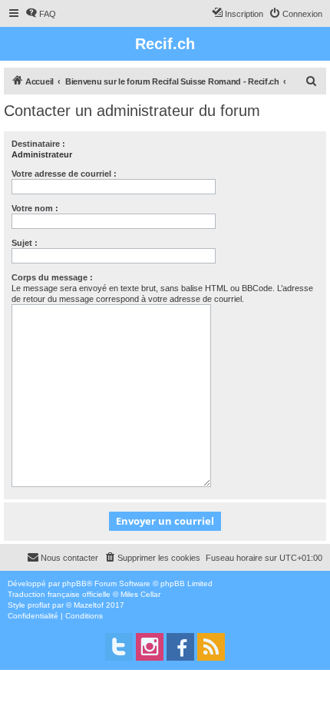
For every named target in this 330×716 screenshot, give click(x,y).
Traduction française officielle (59, 594)
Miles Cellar (140, 594)
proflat (39, 605)
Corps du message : (52, 277)
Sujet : (25, 242)
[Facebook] (180, 647)
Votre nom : (35, 208)
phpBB (74, 583)
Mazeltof (89, 605)
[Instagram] (149, 647)
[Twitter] (119, 647)
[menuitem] (40, 14)
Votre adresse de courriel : (64, 173)
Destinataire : (38, 143)
